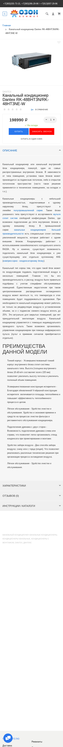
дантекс (27, 543)
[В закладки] (59, 42)
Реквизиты (37, 741)
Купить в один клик (31, 139)
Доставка (7, 745)
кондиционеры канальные (16, 539)
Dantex (7, 91)
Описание (10, 150)
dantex (18, 543)
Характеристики (14, 485)
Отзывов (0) (11, 495)
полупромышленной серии (28, 210)
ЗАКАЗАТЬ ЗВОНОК (42, 131)
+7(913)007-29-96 (48, 3)
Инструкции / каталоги (19, 505)
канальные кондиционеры (43, 535)
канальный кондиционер (15, 535)
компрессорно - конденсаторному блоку (23, 261)
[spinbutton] (50, 120)
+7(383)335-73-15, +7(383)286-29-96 (20, 3)
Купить (19, 131)
